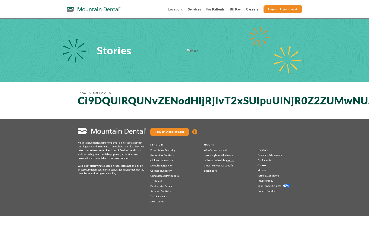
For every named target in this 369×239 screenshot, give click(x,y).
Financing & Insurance (270, 155)
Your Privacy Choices (269, 185)
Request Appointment (282, 9)
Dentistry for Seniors (161, 186)
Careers (252, 9)
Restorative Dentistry (162, 155)
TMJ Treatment (158, 196)
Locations (175, 9)
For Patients (215, 9)
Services (194, 9)
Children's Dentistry (161, 160)
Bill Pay (235, 9)
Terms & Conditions (268, 175)
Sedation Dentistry (160, 191)
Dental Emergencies (161, 165)
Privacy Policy (265, 180)
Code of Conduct (267, 191)
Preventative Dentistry (162, 150)
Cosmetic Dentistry (161, 170)
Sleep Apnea (157, 201)
